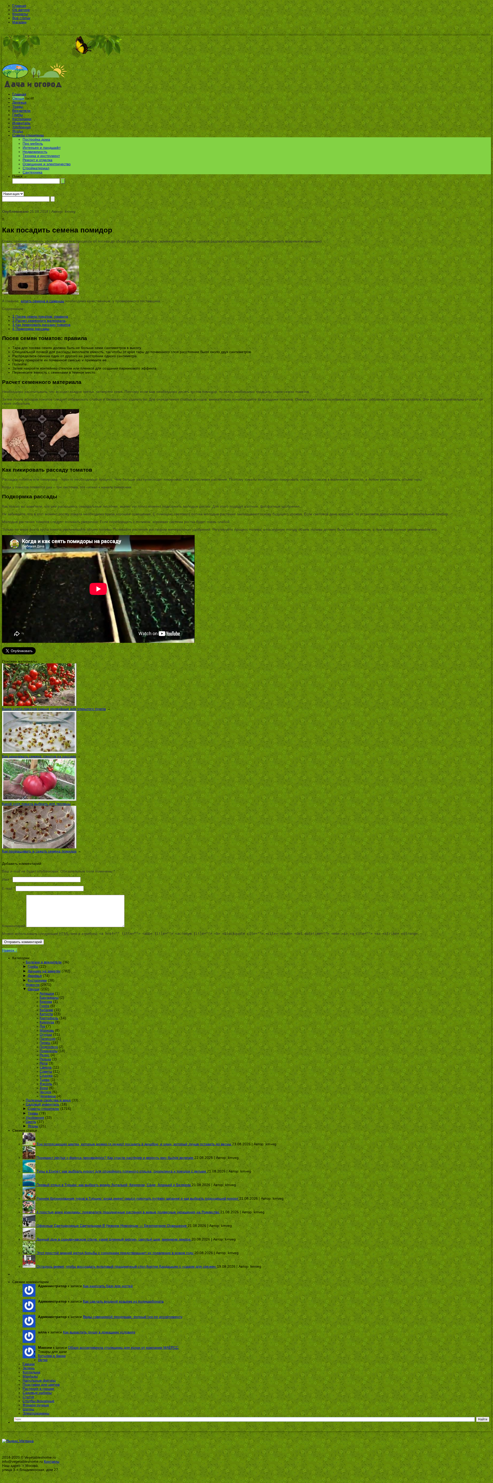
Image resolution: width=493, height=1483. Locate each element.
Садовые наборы (37, 1393)
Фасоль (46, 1084)
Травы (17, 106)
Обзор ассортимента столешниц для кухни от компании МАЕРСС (123, 1347)
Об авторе (21, 10)
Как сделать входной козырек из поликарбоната (123, 1301)
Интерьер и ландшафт (42, 148)
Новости (33, 985)
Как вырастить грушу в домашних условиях (99, 1332)
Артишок (47, 993)
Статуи (28, 1397)
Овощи (18, 98)
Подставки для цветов (41, 1384)
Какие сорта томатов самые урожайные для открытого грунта (54, 709)
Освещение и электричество (47, 164)
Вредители (21, 111)
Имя (7, 879)
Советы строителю (28, 135)
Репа (44, 1063)
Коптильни (31, 1372)
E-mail (8, 888)
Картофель (49, 1018)
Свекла (46, 1067)
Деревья (19, 102)
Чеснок (45, 1092)
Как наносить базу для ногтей (108, 1286)
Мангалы (30, 1376)
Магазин (19, 22)
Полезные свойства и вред (48, 1100)
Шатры (28, 1409)
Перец (45, 1043)
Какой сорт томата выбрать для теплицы (36, 804)
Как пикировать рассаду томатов (41, 325)
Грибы (17, 115)
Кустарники (21, 119)
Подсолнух (49, 1047)
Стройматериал (36, 168)
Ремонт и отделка (37, 160)
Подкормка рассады (30, 329)
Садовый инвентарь (42, 1104)
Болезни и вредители (44, 962)
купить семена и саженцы (42, 301)
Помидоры (49, 1051)
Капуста (46, 1014)
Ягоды (17, 131)
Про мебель (33, 143)
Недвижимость (35, 152)
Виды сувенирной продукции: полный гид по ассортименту (132, 1317)
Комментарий (13, 926)
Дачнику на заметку (44, 971)
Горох (44, 1006)
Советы (46, 1071)
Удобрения (21, 127)
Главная (19, 6)
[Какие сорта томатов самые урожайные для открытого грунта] (39, 705)
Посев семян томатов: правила (40, 316)
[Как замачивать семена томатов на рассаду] (39, 752)
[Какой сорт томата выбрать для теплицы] (39, 800)
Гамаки (29, 1364)
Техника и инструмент (41, 156)
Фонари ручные (36, 1405)
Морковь (47, 1030)
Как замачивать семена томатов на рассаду (39, 756)
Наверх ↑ (9, 950)
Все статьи (21, 18)
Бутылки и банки (52, 1356)
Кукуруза (47, 1022)
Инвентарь (21, 123)
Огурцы (46, 1034)
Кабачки (46, 1010)
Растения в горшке (38, 1389)
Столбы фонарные (38, 1401)
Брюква (46, 1002)
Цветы (31, 1122)
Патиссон (47, 1038)
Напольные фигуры (39, 1380)
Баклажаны (49, 997)
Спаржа (46, 1075)
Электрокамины (36, 1413)
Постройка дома (36, 139)
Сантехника (32, 172)
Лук (42, 1026)
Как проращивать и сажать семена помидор (39, 851)
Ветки (43, 1360)
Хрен (44, 1088)
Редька (45, 1059)
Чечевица (48, 1096)
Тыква (45, 1080)
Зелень (29, 1368)
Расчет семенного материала (38, 320)
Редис (45, 1055)
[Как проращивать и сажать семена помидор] (39, 847)
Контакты (20, 14)
